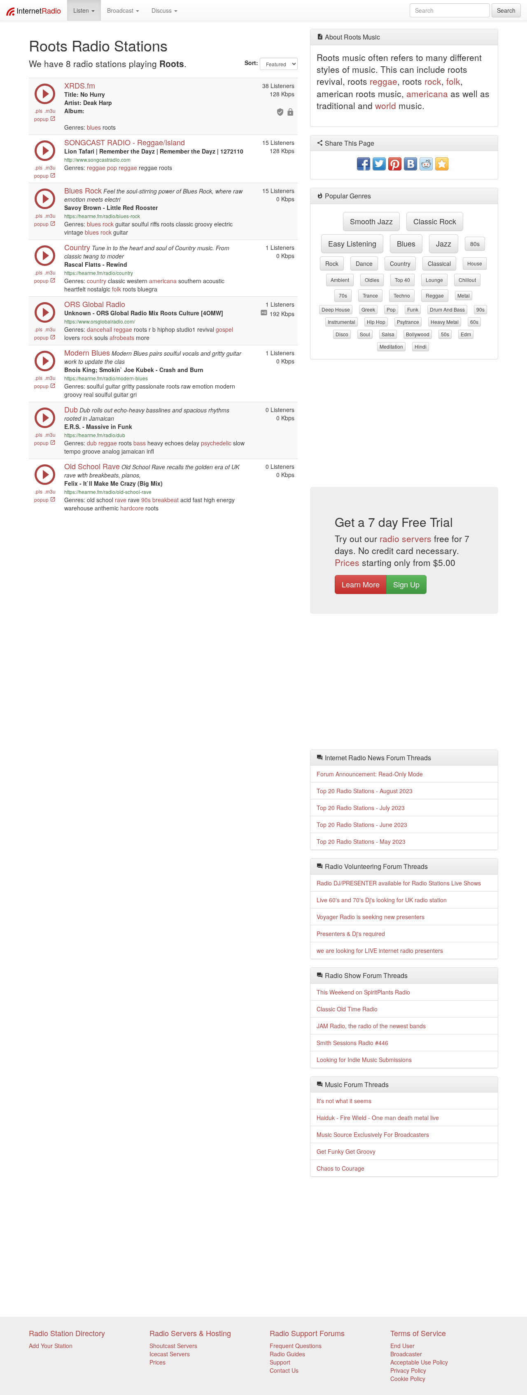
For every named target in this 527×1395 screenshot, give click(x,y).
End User (402, 1345)
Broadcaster (406, 1354)
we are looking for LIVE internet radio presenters (380, 950)
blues (94, 127)
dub (92, 443)
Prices (347, 562)
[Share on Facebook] (363, 163)
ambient (340, 279)
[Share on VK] (410, 163)
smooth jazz (371, 221)
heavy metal (445, 321)
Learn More (361, 584)
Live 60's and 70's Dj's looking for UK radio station (382, 900)
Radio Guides (287, 1354)
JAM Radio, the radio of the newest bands (371, 1026)
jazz (443, 243)
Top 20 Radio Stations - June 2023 (362, 824)
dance (364, 263)
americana (163, 281)
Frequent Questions (296, 1345)
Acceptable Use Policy (419, 1362)
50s (445, 334)
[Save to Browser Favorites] (441, 163)
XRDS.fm (79, 85)
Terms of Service (418, 1332)
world (385, 105)
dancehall (99, 329)
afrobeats (122, 337)
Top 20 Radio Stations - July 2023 (361, 807)
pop (112, 167)
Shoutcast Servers (173, 1345)
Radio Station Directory (67, 1332)
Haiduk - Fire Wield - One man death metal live (378, 1117)
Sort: (251, 62)
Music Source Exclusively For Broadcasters (373, 1134)
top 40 (402, 279)
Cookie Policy (407, 1378)
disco (342, 334)
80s (475, 244)
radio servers (405, 538)
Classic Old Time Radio (347, 1009)
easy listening (352, 243)
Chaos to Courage (340, 1168)
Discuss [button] (162, 10)
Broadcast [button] (121, 10)
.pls (38, 110)
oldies (372, 279)
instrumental (341, 321)
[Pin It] (394, 163)
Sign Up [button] (406, 584)
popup (42, 118)
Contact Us (284, 1370)
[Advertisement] (404, 425)
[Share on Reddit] (426, 163)
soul (365, 334)
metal (463, 295)
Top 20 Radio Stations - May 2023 (361, 841)
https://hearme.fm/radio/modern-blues (106, 378)
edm (466, 334)
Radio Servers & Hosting (190, 1332)
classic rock (434, 221)
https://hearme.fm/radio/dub (94, 434)
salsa (388, 334)
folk (116, 289)
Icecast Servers (169, 1354)
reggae (96, 167)
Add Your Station (50, 1345)
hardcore (132, 508)
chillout (467, 279)
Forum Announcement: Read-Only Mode (370, 774)
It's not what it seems (344, 1101)
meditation (391, 346)
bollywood (417, 334)
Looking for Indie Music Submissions (364, 1059)
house (474, 263)
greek (368, 309)
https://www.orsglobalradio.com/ (99, 321)
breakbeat (165, 500)
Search (506, 10)
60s (474, 321)
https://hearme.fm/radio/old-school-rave (108, 491)
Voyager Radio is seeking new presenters (370, 917)
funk (412, 309)
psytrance (408, 321)
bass (139, 443)
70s (343, 295)
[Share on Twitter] (379, 163)
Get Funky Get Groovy (346, 1151)
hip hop (376, 321)
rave (120, 500)
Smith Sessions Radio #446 (352, 1043)
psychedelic (216, 443)
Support (280, 1362)
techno (402, 295)
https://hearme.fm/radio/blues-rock (102, 215)
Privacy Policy (408, 1370)
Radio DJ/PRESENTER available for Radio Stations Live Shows (399, 883)
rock (108, 224)
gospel (224, 329)
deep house (336, 309)
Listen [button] (82, 10)
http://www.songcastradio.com (97, 159)
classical (439, 263)
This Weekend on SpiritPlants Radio (363, 992)
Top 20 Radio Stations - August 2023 (365, 791)
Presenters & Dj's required (351, 933)
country (96, 281)
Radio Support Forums (307, 1332)
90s (146, 500)
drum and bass (447, 309)
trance (370, 295)
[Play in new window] (45, 159)
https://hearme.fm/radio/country (98, 272)
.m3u (50, 110)
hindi (421, 346)
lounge (434, 279)
